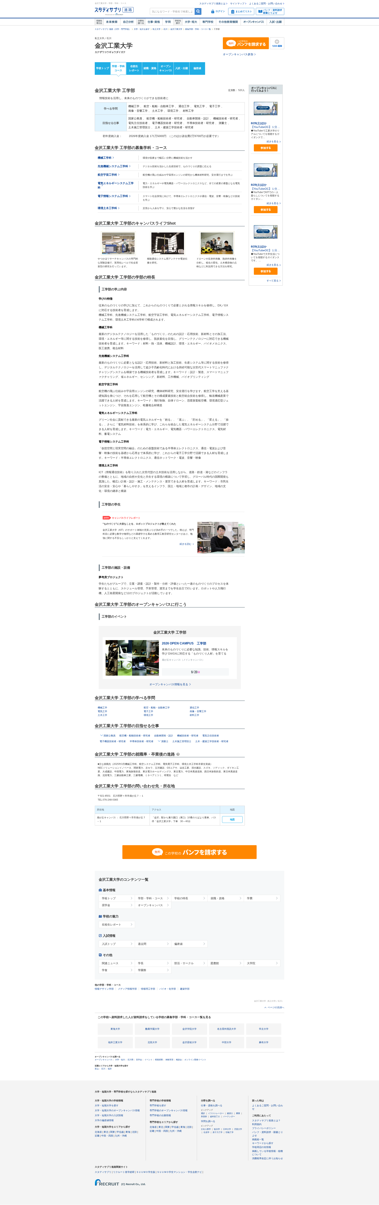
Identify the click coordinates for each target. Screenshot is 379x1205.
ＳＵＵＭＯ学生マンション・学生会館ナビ (179, 1172)
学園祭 (142, 970)
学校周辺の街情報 (261, 1147)
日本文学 (227, 1129)
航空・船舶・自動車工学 (157, 707)
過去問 (142, 943)
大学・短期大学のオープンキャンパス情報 (117, 1110)
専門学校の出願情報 (160, 1115)
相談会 (179, 1060)
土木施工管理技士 (181, 741)
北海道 (98, 1132)
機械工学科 (105, 157)
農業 (238, 1113)
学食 (104, 970)
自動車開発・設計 (163, 735)
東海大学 (115, 1029)
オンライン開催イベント (195, 1060)
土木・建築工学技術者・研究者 (211, 741)
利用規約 (257, 1124)
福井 (110, 1069)
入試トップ (109, 943)
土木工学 (102, 715)
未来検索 (111, 21)
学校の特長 (181, 898)
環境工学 (148, 715)
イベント (148, 1060)
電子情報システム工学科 (113, 196)
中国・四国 (107, 1135)
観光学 (217, 1129)
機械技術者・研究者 (187, 735)
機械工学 (102, 707)
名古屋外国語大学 (226, 1029)
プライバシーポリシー (264, 1128)
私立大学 (156, 29)
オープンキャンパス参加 (238, 54)
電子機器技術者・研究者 (113, 741)
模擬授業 (159, 1060)
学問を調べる (208, 1121)
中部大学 (226, 1042)
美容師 (204, 1116)
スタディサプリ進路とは (212, 3)
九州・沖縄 (121, 1135)
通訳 (203, 1113)
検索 (198, 11)
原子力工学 (217, 1132)
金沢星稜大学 (189, 1042)
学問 (168, 21)
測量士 (164, 741)
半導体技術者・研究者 (141, 741)
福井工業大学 (115, 1042)
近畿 (97, 1135)
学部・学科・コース (150, 898)
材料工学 (194, 715)
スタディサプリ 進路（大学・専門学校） (113, 29)
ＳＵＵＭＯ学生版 (145, 1172)
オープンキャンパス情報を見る (168, 684)
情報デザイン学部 (104, 988)
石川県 (130, 1060)
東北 (106, 1132)
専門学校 (208, 21)
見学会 (139, 1060)
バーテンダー (229, 1116)
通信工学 (194, 707)
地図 (232, 819)
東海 (128, 1132)
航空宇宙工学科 (107, 174)
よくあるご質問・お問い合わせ (265, 3)
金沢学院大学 (189, 1029)
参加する (266, 148)
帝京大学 (263, 1029)
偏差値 (197, 68)
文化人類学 (206, 1129)
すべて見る (273, 280)
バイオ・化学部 (167, 988)
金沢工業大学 (176, 29)
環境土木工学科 (107, 208)
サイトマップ (237, 3)
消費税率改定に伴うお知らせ (267, 1158)
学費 (249, 898)
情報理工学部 (148, 988)
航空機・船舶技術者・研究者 (134, 735)
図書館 (215, 963)
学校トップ (102, 68)
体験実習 (169, 1060)
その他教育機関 (228, 21)
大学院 (251, 963)
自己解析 (128, 21)
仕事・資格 (153, 21)
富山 (97, 1069)
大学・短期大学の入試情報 (109, 1115)
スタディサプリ (103, 1172)
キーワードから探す (262, 1143)
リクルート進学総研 (123, 1172)
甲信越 (120, 1132)
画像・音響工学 (198, 711)
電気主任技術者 (210, 735)
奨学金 (106, 905)
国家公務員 (109, 735)
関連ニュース (110, 963)
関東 (112, 1132)
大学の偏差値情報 (104, 1120)
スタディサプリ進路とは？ (266, 1120)
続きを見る (273, 141)
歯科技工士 (215, 1116)
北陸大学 (152, 1042)
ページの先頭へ (276, 1007)
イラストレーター (216, 1113)
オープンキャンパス (254, 21)
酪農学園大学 (152, 1029)
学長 (141, 963)
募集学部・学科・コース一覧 (198, 29)
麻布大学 (263, 1042)
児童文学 (238, 1129)
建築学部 (185, 988)
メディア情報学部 (127, 988)
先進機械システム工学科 (113, 166)
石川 (165, 29)
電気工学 (102, 711)
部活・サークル (184, 963)
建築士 (230, 1113)
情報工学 (230, 1132)
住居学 (206, 1132)
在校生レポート (134, 68)
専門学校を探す (158, 1105)
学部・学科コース (118, 68)
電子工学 (148, 711)
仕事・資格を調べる (211, 1105)
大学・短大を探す (142, 29)
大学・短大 (191, 21)
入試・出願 (275, 21)
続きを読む (185, 544)
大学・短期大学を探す (106, 1105)
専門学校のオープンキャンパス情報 (169, 1110)
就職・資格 (150, 68)
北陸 (134, 1132)
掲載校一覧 (258, 1139)
